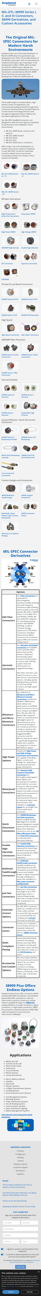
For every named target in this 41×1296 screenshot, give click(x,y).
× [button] (38, 1272)
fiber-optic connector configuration (25, 882)
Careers (20, 1161)
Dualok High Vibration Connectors (26, 844)
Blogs (5, 1181)
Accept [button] (10, 1292)
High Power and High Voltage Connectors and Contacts (27, 753)
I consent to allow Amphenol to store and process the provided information (22, 1255)
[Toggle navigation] (36, 4)
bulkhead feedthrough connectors (27, 862)
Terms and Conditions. (27, 1262)
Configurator (20, 1154)
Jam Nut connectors (28, 887)
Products (20, 1151)
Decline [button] (30, 1292)
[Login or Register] (29, 3)
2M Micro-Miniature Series (28, 832)
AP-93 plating (26, 952)
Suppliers (20, 1174)
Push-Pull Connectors (29, 836)
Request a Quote (20, 1164)
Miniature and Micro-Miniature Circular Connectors (26, 696)
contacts (32, 918)
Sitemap (20, 1157)
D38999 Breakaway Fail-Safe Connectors (26, 816)
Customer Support (20, 1167)
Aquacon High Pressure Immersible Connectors (25, 772)
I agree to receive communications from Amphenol (22, 1250)
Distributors (20, 1171)
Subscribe (20, 1267)
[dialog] (20, 1283)
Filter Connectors (27, 596)
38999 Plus (30, 1003)
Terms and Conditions (13, 1286)
